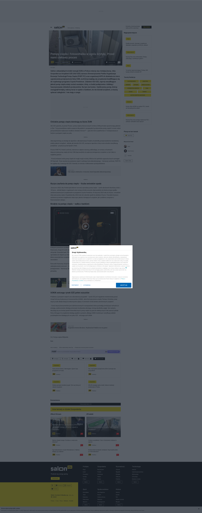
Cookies (81, 280)
